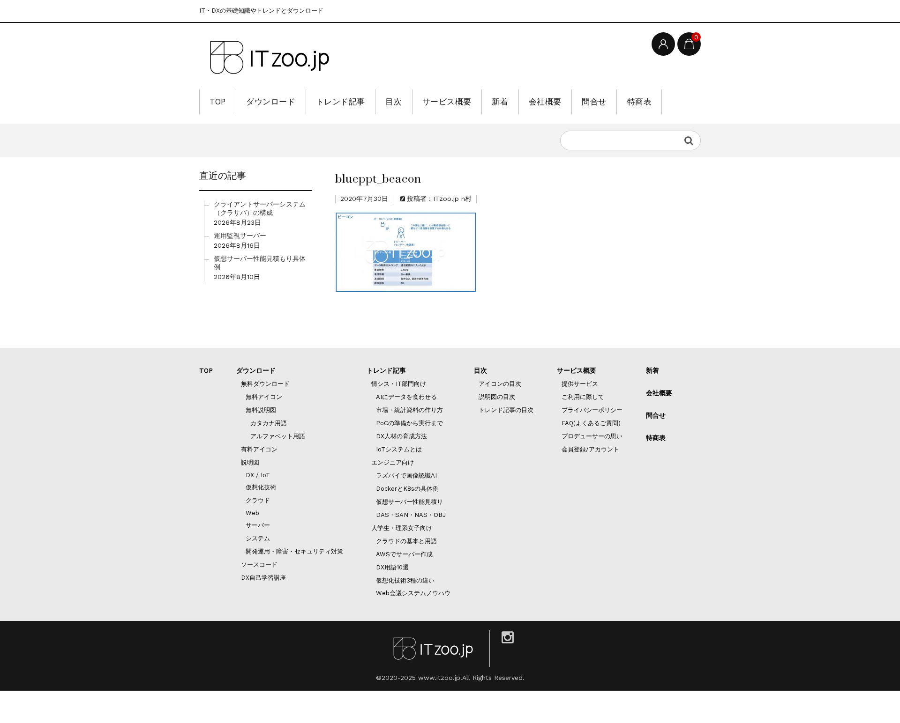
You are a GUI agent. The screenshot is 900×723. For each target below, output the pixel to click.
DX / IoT (258, 475)
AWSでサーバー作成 (404, 554)
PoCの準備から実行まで (409, 423)
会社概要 (545, 101)
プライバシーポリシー (592, 409)
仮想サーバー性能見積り (409, 501)
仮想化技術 (261, 487)
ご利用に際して (583, 396)
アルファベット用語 (277, 436)
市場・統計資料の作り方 (409, 409)
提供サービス (580, 383)
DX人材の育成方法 (401, 436)
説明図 (250, 462)
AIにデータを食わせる (406, 396)
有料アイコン (259, 449)
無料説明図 (261, 409)
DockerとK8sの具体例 (407, 488)
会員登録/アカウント (590, 449)
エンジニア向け (392, 462)
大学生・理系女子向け (401, 527)
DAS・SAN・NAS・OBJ (411, 514)
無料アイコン (264, 396)
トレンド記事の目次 (506, 409)
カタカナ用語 (268, 423)
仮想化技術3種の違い (405, 580)
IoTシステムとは (399, 449)
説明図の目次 (497, 396)
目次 (393, 101)
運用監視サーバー (240, 235)
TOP (218, 101)
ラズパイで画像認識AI (406, 475)
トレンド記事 (340, 101)
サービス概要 (447, 101)
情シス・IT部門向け (398, 383)
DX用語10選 (392, 567)
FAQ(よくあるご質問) (591, 423)
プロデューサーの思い (592, 436)
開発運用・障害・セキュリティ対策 (294, 551)
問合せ (594, 101)
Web (252, 512)
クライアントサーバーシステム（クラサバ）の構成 (260, 208)
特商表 (639, 101)
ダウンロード (270, 101)
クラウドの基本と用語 (406, 541)
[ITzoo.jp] (269, 57)
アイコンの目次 (500, 383)
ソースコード (259, 564)
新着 (500, 101)
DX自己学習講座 (263, 577)
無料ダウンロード (265, 383)
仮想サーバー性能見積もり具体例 (260, 263)
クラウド (258, 500)
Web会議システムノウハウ (413, 593)
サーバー (258, 525)
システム (258, 538)
